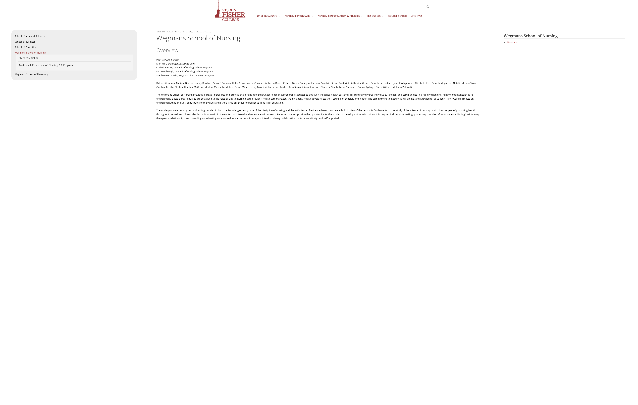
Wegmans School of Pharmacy (31, 74)
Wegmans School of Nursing (30, 52)
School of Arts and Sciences (30, 36)
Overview (512, 42)
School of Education (26, 47)
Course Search (397, 16)
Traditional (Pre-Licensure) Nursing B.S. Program (46, 65)
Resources (374, 16)
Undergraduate (267, 16)
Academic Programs (297, 16)
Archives (417, 16)
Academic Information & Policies (339, 16)
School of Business (25, 41)
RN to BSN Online (28, 58)
